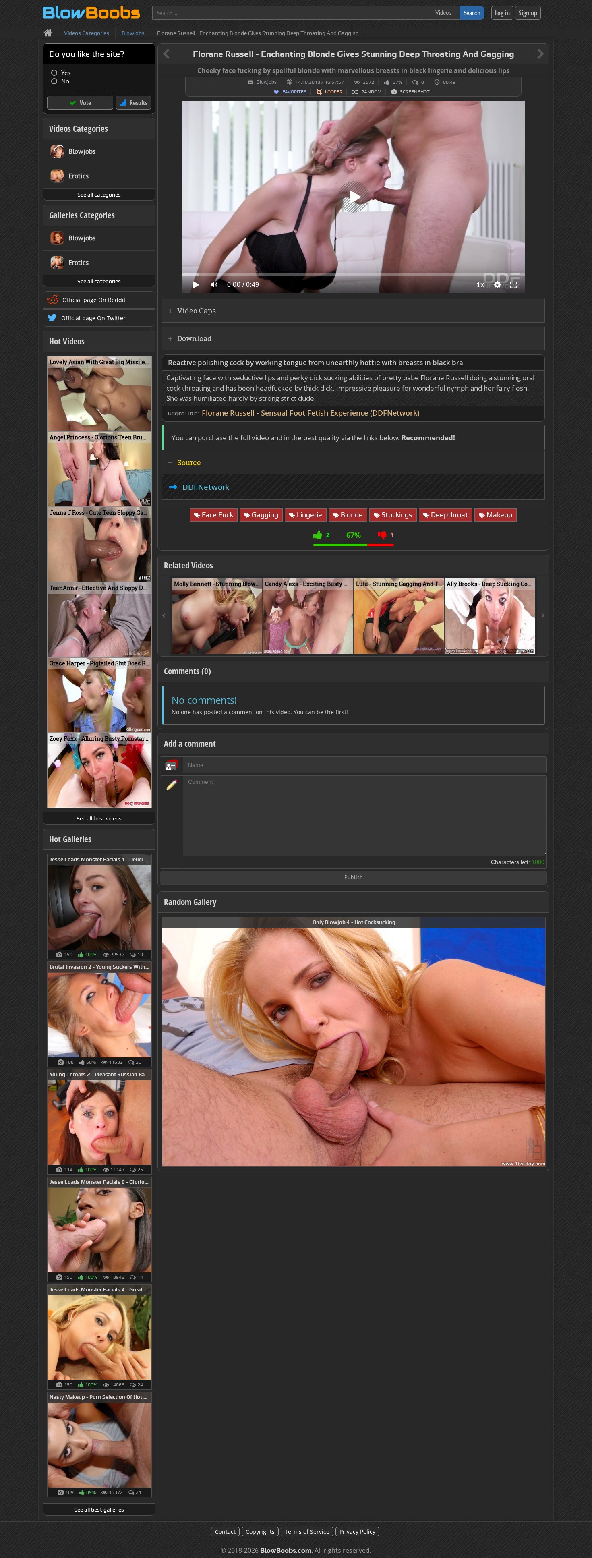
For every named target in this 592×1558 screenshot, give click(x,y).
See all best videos (99, 818)
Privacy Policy (357, 1531)
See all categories (99, 194)
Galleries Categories (82, 215)
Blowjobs (267, 82)
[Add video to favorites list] (256, 644)
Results (138, 102)
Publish (353, 877)
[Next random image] (538, 1042)
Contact (225, 1531)
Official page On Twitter (93, 318)
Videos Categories (78, 128)
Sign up (528, 12)
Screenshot (415, 92)
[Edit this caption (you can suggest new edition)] (542, 70)
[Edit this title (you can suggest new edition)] (529, 54)
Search (472, 12)
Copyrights (260, 1531)
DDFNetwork (205, 487)
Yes (65, 73)
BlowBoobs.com (285, 1550)
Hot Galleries (70, 839)
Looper (333, 92)
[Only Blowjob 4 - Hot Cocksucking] (353, 1041)
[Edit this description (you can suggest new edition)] (537, 362)
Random (371, 92)
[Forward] (543, 616)
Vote (85, 102)
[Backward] (164, 616)
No (65, 81)
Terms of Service (307, 1531)
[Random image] (147, 906)
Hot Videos (67, 341)
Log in (502, 12)
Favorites (294, 92)
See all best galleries (99, 1509)
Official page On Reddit (94, 300)
